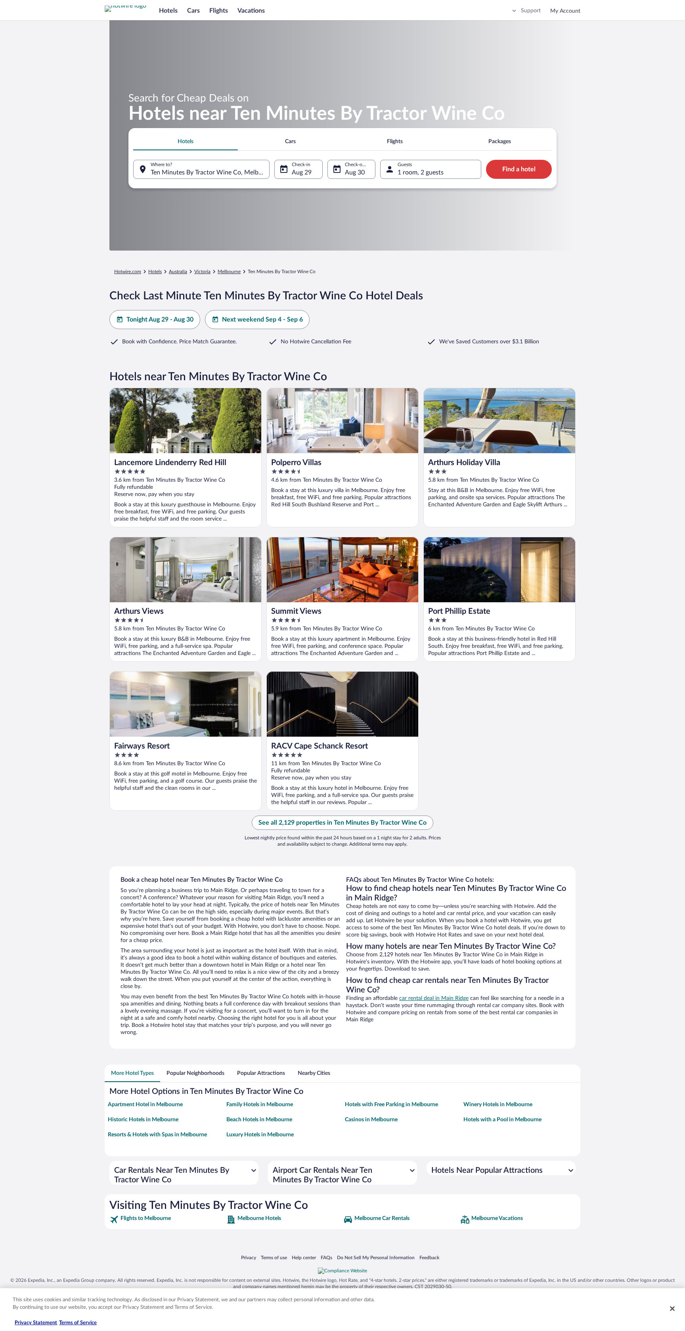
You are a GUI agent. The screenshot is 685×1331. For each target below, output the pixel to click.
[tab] (185, 141)
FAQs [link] (326, 1257)
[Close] (672, 1308)
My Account (565, 11)
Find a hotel (519, 169)
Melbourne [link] (229, 271)
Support (531, 10)
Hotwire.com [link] (127, 271)
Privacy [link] (248, 1257)
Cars (193, 11)
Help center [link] (304, 1257)
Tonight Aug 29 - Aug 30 (159, 319)
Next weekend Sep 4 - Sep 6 (262, 319)
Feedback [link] (429, 1257)
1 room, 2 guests (421, 172)
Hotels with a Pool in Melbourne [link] (502, 1119)
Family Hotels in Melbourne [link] (259, 1104)
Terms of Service (78, 1322)
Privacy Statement (36, 1322)
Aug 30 (355, 172)
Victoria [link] (202, 271)
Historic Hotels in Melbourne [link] (143, 1119)
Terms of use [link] (274, 1257)
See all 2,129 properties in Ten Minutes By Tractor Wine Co (342, 823)
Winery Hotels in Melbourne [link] (497, 1104)
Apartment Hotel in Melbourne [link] (145, 1104)
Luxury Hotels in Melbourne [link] (260, 1135)
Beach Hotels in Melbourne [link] (259, 1119)
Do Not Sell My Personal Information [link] (376, 1257)
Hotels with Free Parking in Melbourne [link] (391, 1104)
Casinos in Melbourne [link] (371, 1119)
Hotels (168, 11)
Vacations (251, 11)
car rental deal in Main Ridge (434, 998)
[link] (167, 1219)
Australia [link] (178, 271)
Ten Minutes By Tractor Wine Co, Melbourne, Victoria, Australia (210, 172)
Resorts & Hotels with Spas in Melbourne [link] (157, 1135)
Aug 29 (302, 172)
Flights (218, 11)
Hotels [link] (155, 271)
